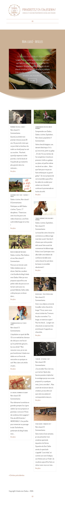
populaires (46, 138)
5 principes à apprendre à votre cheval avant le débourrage (44, 219)
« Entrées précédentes (16, 475)
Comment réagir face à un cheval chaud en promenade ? (43, 127)
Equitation (49, 134)
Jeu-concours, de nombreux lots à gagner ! (19, 392)
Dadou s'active (15, 199)
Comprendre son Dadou (43, 131)
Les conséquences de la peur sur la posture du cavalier (32, 56)
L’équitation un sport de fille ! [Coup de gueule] (18, 323)
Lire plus (32, 81)
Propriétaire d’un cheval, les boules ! (17, 127)
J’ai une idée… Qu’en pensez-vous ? (42, 359)
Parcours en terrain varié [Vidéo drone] (18, 252)
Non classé (14, 130)
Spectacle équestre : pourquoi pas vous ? (43, 424)
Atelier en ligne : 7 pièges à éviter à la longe (44, 294)
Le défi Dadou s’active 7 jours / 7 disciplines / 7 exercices (19, 195)
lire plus (13, 171)
